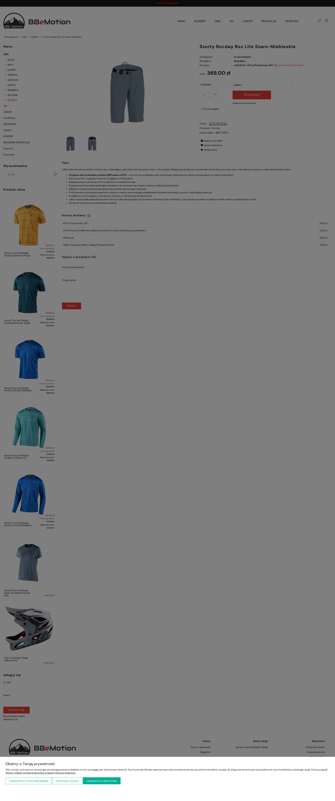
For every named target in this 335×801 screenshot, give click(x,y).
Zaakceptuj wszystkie (102, 781)
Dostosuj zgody (67, 781)
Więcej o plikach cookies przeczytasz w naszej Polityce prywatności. (41, 772)
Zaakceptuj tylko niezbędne (28, 781)
